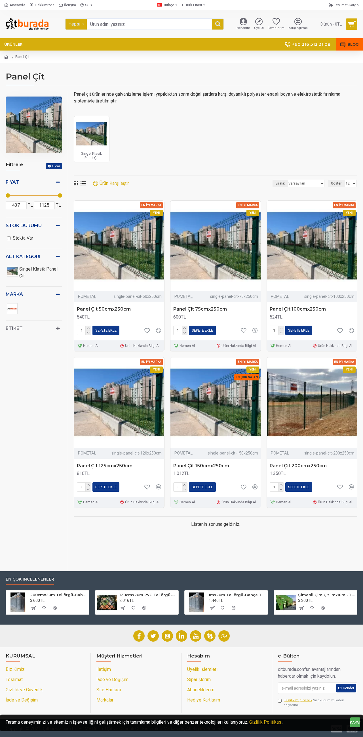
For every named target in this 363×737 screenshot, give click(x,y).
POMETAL (87, 296)
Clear (56, 166)
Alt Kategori (23, 256)
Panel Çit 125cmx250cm (104, 465)
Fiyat (12, 182)
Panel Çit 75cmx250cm (200, 309)
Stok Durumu (24, 225)
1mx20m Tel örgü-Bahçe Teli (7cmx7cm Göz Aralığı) (237, 594)
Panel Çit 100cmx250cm (298, 309)
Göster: (336, 183)
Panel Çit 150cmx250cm (201, 465)
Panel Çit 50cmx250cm (104, 309)
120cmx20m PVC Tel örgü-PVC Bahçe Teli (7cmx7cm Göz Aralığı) (147, 594)
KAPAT (355, 722)
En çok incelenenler (30, 579)
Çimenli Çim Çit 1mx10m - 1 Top (326, 594)
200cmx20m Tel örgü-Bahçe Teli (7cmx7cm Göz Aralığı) (58, 594)
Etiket (14, 328)
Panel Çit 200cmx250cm (298, 465)
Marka (14, 294)
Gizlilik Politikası (265, 722)
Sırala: (280, 183)
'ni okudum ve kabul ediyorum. (314, 702)
